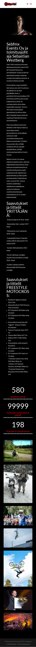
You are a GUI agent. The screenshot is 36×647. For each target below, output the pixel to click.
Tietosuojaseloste (24, 644)
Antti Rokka (12, 644)
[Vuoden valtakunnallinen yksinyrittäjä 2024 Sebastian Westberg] (18, 609)
